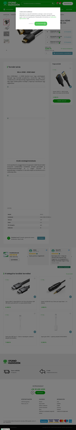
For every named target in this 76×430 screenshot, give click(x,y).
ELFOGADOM (39, 24)
